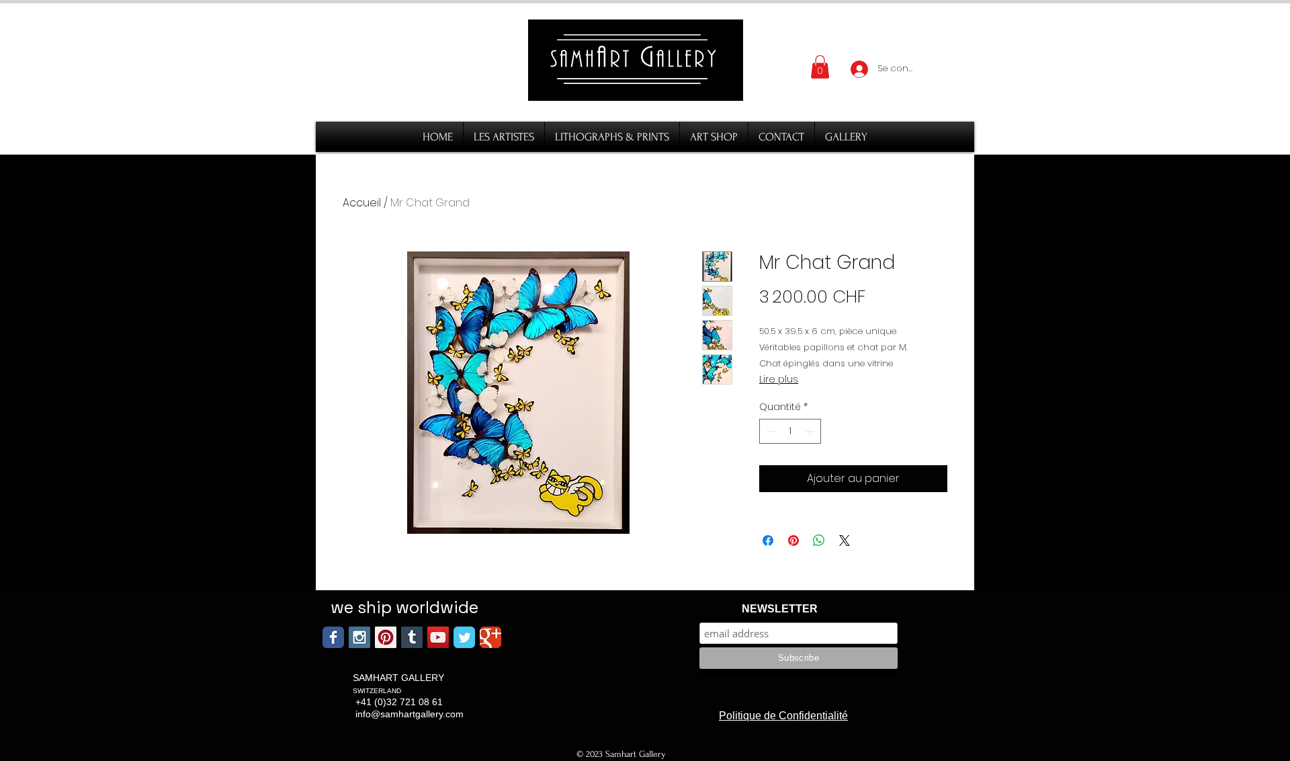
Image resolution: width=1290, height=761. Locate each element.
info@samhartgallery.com (409, 714)
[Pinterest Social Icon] (385, 637)
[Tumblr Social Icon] (412, 637)
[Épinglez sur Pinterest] (793, 540)
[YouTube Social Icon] (438, 637)
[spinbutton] (790, 431)
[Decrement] (769, 431)
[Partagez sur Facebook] (768, 540)
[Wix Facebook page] (333, 637)
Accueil (362, 202)
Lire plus (778, 379)
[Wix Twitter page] (464, 637)
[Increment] (810, 431)
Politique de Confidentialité (783, 715)
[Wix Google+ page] (490, 637)
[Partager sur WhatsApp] (819, 540)
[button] (820, 67)
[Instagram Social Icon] (359, 637)
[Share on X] (844, 540)
